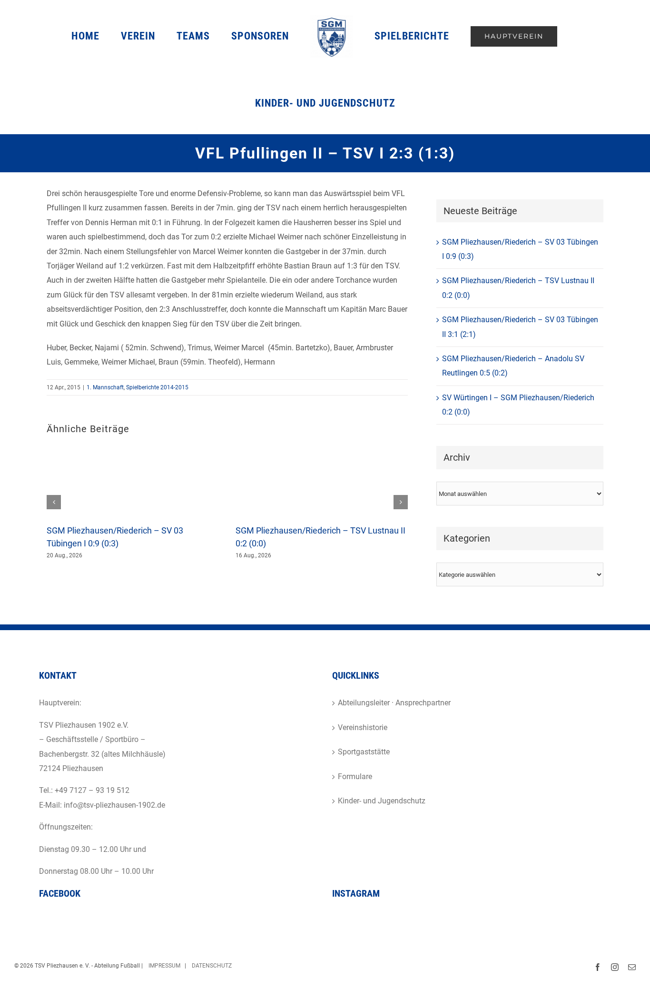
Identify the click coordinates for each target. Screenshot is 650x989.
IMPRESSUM (163, 965)
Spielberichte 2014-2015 (157, 387)
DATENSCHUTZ (212, 965)
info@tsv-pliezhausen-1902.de (114, 805)
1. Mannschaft (105, 387)
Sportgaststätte (364, 751)
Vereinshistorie (362, 727)
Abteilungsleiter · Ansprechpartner (394, 702)
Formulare (355, 776)
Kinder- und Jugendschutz (381, 800)
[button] (54, 502)
